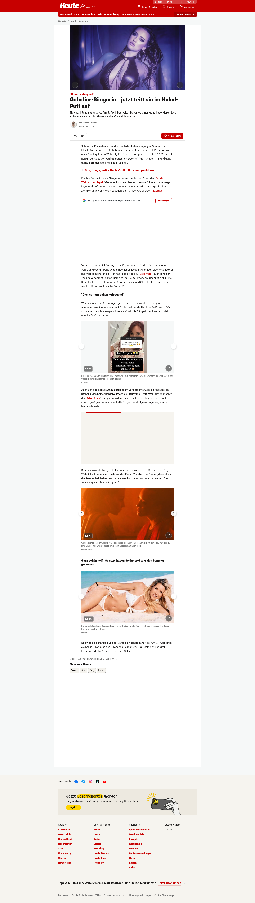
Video (179, 14)
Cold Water (145, 273)
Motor (132, 858)
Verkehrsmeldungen (140, 853)
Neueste (189, 14)
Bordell (74, 670)
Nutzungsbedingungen (140, 895)
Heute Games (101, 853)
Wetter (62, 858)
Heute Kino (100, 858)
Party (92, 670)
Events (101, 670)
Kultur (97, 839)
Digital (97, 843)
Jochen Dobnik (89, 122)
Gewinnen (141, 14)
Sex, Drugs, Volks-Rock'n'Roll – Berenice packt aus (119, 170)
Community (127, 14)
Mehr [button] (151, 14)
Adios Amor (93, 398)
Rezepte (133, 839)
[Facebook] (76, 781)
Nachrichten (65, 843)
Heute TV (99, 862)
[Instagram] (90, 781)
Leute (97, 834)
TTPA (98, 895)
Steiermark (83, 21)
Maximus (157, 190)
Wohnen (133, 848)
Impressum (63, 895)
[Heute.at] (69, 5)
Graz (83, 670)
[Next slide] (173, 346)
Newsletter (64, 862)
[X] (83, 781)
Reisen (133, 862)
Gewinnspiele (136, 834)
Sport (77, 14)
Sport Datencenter (139, 829)
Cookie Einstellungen (164, 895)
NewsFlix (169, 829)
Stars (97, 829)
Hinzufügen (163, 200)
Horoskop (99, 848)
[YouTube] (104, 781)
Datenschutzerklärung (115, 895)
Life (100, 14)
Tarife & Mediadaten (82, 895)
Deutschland (65, 839)
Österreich (66, 14)
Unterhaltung (111, 14)
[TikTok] (97, 781)
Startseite (62, 21)
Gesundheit (135, 843)
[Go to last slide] (81, 346)
